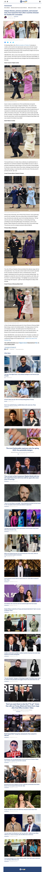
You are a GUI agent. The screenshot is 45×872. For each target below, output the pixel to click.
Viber (36, 342)
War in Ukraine (7, 7)
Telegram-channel (23, 342)
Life (5, 377)
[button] (21, 29)
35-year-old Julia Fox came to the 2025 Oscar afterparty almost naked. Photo (20, 809)
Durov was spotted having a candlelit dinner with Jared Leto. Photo (20, 405)
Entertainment (16, 16)
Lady (5, 556)
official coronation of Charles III (23, 45)
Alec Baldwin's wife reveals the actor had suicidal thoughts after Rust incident (20, 603)
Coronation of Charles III (10, 347)
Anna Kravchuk (10, 16)
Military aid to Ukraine (32, 7)
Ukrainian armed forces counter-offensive (19, 7)
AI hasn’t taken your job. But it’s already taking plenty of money (19, 399)
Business (5, 401)
